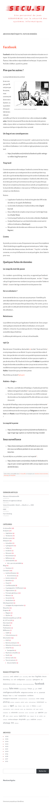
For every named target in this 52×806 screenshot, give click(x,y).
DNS (42, 679)
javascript (42, 692)
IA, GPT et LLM (7, 620)
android (16, 676)
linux (10, 695)
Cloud (7, 583)
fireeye (30, 688)
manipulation (22, 695)
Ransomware (10, 555)
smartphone (5, 712)
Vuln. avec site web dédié (14, 563)
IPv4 (37, 692)
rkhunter (20, 706)
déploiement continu (9, 684)
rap (45, 702)
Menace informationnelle (11, 496)
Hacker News (15, 215)
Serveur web (10, 658)
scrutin (12, 709)
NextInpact (26, 224)
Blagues (8, 613)
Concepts (6, 570)
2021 (6, 749)
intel (40, 689)
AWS (7, 640)
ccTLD (12, 679)
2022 (6, 746)
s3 (30, 349)
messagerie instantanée (10, 698)
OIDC (4, 509)
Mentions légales (9, 780)
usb (37, 716)
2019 (6, 754)
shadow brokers (29, 709)
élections (16, 723)
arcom (20, 676)
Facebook (9, 47)
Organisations (10, 590)
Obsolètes (6, 625)
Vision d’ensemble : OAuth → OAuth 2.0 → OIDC (18, 505)
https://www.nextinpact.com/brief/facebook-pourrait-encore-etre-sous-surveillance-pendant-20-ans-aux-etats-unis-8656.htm (28, 449)
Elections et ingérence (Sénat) (12, 501)
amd (11, 676)
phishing (6, 702)
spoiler (45, 712)
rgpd (12, 706)
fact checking (5, 688)
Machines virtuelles (12, 653)
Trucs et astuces (10, 660)
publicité (22, 702)
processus (12, 702)
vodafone (33, 719)
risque (16, 706)
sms (9, 712)
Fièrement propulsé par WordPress (13, 801)
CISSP (7, 633)
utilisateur (5, 719)
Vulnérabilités (10, 560)
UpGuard (21, 375)
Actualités (9, 543)
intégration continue (27, 692)
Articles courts (7, 538)
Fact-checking (7, 514)
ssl (4, 716)
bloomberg (6, 679)
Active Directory (12, 575)
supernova (16, 716)
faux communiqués (23, 688)
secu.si (26, 7)
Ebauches (6, 608)
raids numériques (32, 702)
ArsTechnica (27, 203)
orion (37, 698)
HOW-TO (8, 648)
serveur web (17, 709)
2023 (6, 744)
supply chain (22, 716)
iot (35, 692)
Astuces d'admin (11, 663)
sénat (28, 716)
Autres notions (10, 578)
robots (24, 706)
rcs (8, 706)
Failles (8, 548)
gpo (33, 688)
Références (9, 558)
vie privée (22, 719)
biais (33, 676)
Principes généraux (12, 593)
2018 (6, 756)
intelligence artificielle (11, 692)
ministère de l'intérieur (23, 698)
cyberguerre (36, 679)
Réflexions (6, 630)
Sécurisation (7, 638)
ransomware (40, 702)
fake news (14, 688)
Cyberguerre (10, 546)
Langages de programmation (15, 605)
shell (34, 709)
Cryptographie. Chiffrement (14, 588)
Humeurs (9, 568)
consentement (29, 679)
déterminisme (19, 684)
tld (35, 716)
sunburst (11, 716)
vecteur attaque (13, 719)
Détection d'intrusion (12, 645)
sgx (24, 709)
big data (38, 676)
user (44, 716)
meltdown (30, 695)
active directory (6, 676)
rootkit (27, 706)
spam (36, 712)
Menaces (8, 553)
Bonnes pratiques (11, 643)
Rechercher (42, 771)
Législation (9, 533)
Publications (7, 628)
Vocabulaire (9, 600)
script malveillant (6, 709)
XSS (12, 723)
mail (16, 695)
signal (37, 709)
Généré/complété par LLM (11, 618)
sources (26, 712)
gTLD (36, 688)
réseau (34, 706)
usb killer (41, 716)
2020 (6, 751)
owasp (42, 698)
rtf (30, 706)
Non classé (6, 623)
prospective (17, 702)
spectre (40, 712)
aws (30, 676)
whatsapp (6, 475)
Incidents (8, 551)
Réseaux (8, 595)
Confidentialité (10, 585)
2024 (6, 741)
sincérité (41, 709)
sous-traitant (31, 712)
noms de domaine (31, 698)
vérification (39, 719)
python (26, 702)
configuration (21, 679)
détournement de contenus (28, 684)
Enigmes (5, 610)
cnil (15, 679)
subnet (7, 716)
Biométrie (9, 580)
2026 (6, 736)
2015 (6, 761)
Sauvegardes (10, 650)
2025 (6, 739)
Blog (4, 565)
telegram (32, 716)
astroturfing (25, 676)
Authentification (11, 573)
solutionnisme (21, 712)
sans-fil (39, 706)
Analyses (6, 531)
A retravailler (23, 473)
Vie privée (9, 598)
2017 (6, 759)
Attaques (6, 541)
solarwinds (14, 712)
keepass (5, 695)
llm (13, 695)
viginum (28, 719)
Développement (8, 603)
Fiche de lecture (11, 635)
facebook (37, 473)
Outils (7, 655)
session (21, 709)
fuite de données (44, 473)
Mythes (8, 615)
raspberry (5, 706)
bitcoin (44, 676)
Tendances (9, 536)
